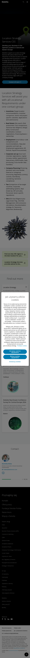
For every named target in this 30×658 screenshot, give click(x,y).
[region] (15, 329)
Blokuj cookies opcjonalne (15, 356)
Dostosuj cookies (15, 362)
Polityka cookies (22, 346)
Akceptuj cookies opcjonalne (15, 351)
